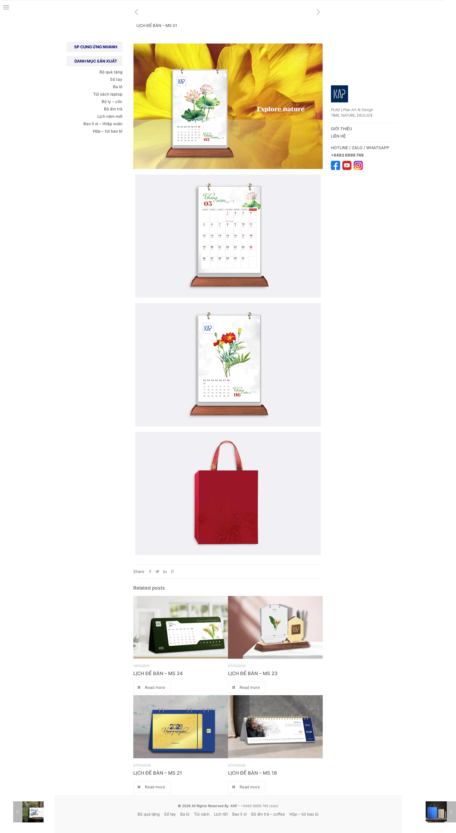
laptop (116, 94)
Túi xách (101, 94)
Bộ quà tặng (110, 71)
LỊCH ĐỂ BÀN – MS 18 (252, 773)
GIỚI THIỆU (341, 128)
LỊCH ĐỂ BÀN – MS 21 (157, 773)
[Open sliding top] (450, 6)
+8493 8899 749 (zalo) (259, 806)
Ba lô (117, 86)
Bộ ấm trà (113, 108)
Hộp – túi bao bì (107, 131)
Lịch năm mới (109, 116)
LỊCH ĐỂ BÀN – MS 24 (158, 673)
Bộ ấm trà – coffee (268, 814)
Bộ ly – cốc (112, 101)
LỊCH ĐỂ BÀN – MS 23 (253, 673)
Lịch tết (221, 814)
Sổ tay (116, 79)
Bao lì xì (239, 814)
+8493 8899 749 (347, 155)
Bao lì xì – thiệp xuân (102, 123)
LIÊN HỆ (338, 136)
